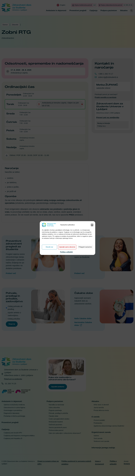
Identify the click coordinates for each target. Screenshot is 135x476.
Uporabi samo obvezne (67, 247)
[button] (92, 225)
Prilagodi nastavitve (85, 247)
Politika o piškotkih (66, 252)
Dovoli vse (49, 247)
